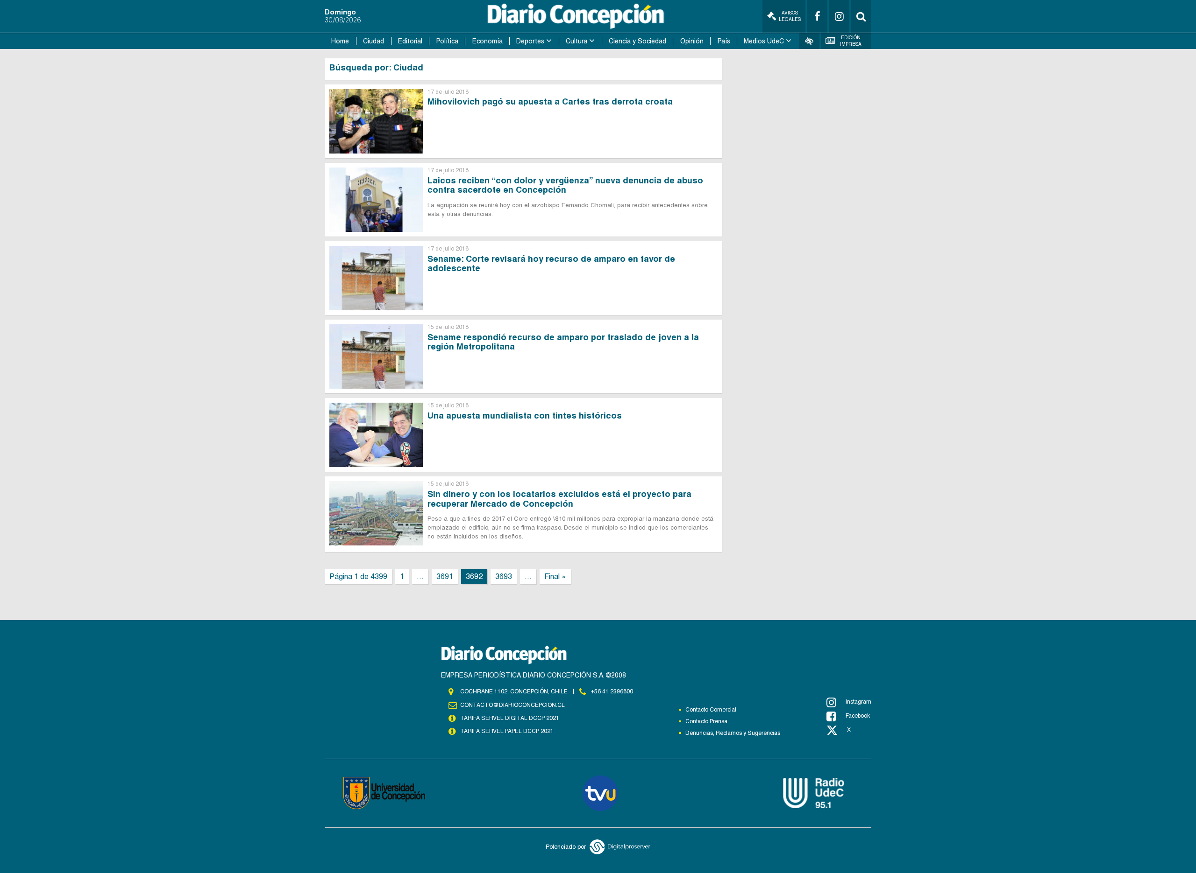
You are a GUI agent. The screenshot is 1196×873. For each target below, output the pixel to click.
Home (340, 41)
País (724, 41)
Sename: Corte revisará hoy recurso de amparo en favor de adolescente (551, 263)
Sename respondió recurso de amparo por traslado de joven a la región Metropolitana (563, 342)
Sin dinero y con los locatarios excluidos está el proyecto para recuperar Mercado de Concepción (559, 499)
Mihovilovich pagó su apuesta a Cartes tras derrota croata (550, 101)
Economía (487, 41)
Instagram (858, 701)
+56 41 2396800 (612, 691)
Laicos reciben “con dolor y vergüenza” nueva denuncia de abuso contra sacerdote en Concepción (565, 185)
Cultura (576, 41)
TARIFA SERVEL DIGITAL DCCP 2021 (509, 718)
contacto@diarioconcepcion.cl (512, 705)
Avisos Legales (790, 16)
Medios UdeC (764, 41)
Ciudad (373, 41)
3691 (444, 576)
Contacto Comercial (710, 709)
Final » (555, 576)
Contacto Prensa (706, 721)
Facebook (858, 715)
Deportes (530, 41)
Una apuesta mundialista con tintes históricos (524, 415)
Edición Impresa (850, 41)
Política (447, 41)
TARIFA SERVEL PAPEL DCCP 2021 (507, 731)
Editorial (410, 41)
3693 (503, 576)
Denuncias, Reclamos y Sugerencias (732, 733)
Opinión (692, 41)
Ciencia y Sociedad (637, 41)
